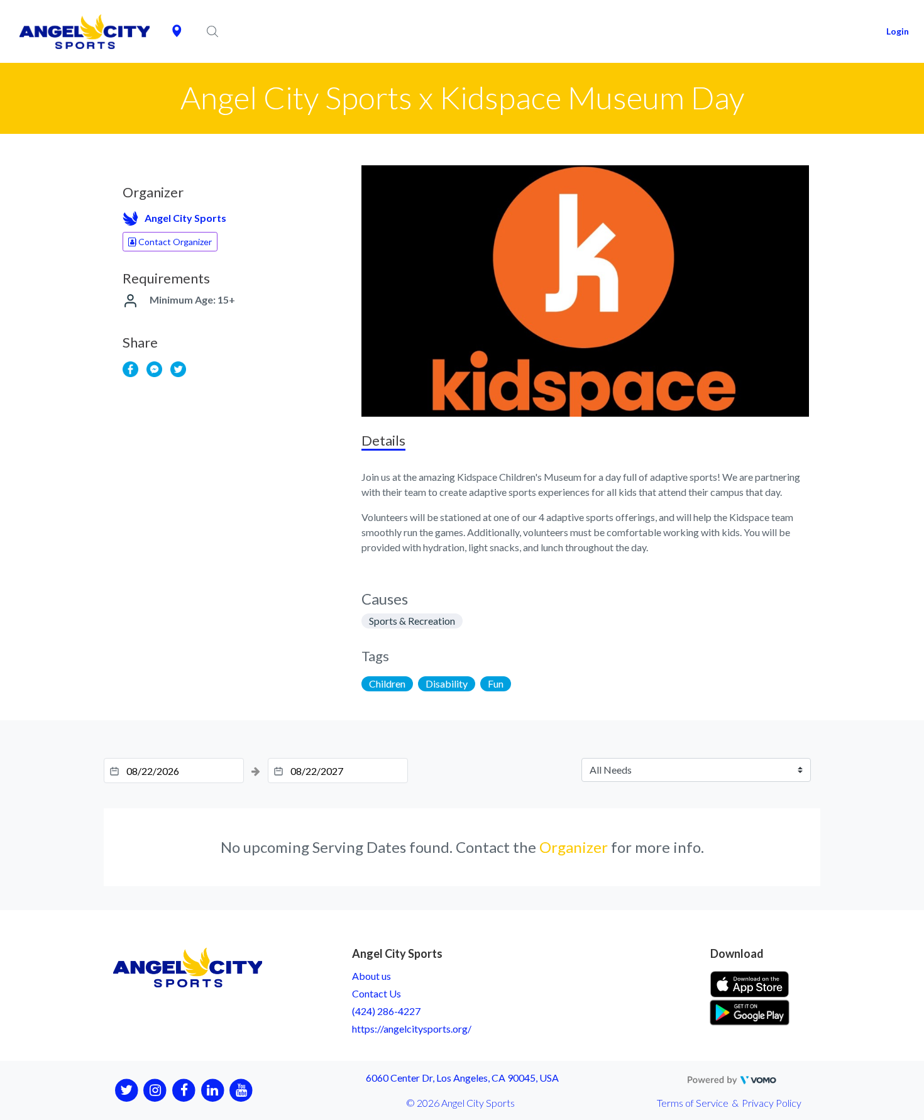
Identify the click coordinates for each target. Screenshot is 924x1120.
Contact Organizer (174, 241)
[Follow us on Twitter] (126, 1089)
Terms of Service (693, 1103)
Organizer (573, 847)
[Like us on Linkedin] (212, 1089)
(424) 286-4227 (386, 1011)
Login (897, 31)
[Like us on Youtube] (241, 1089)
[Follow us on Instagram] (155, 1089)
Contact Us (376, 993)
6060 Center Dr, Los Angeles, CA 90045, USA (462, 1078)
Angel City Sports (185, 218)
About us (371, 976)
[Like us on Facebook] (183, 1089)
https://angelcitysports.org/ (411, 1029)
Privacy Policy (771, 1103)
